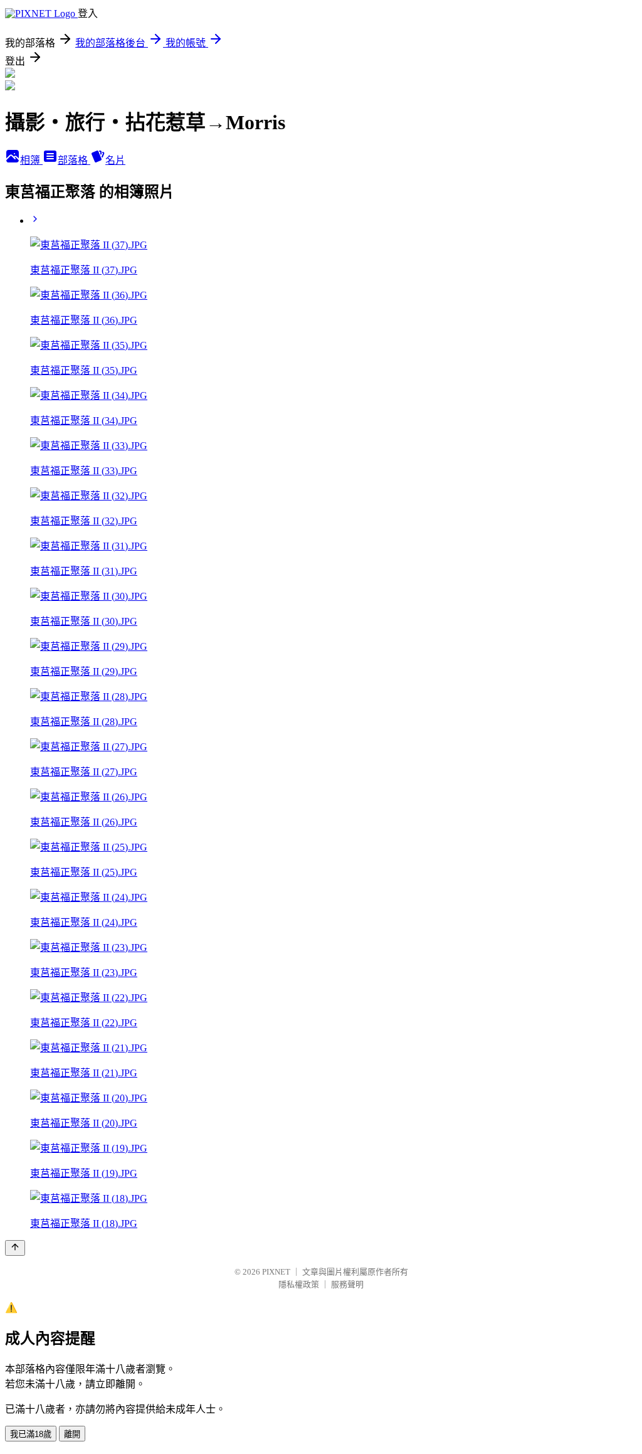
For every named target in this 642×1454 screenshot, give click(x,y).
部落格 (74, 160)
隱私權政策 (298, 1284)
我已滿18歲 (30, 1434)
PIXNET (276, 1271)
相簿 (31, 160)
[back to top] (15, 1248)
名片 (115, 160)
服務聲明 (347, 1284)
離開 (72, 1434)
